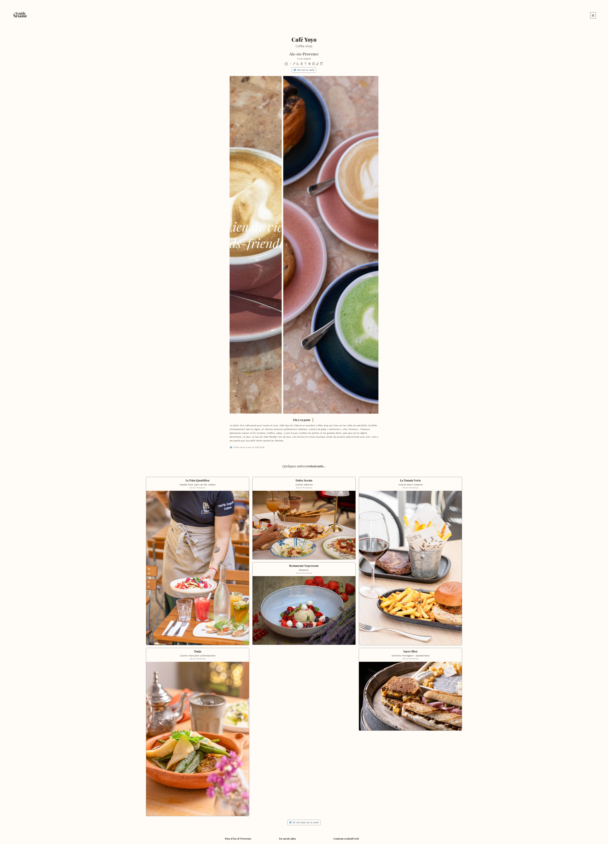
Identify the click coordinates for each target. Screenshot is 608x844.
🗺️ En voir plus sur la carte (304, 822)
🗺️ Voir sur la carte (303, 70)
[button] (593, 15)
